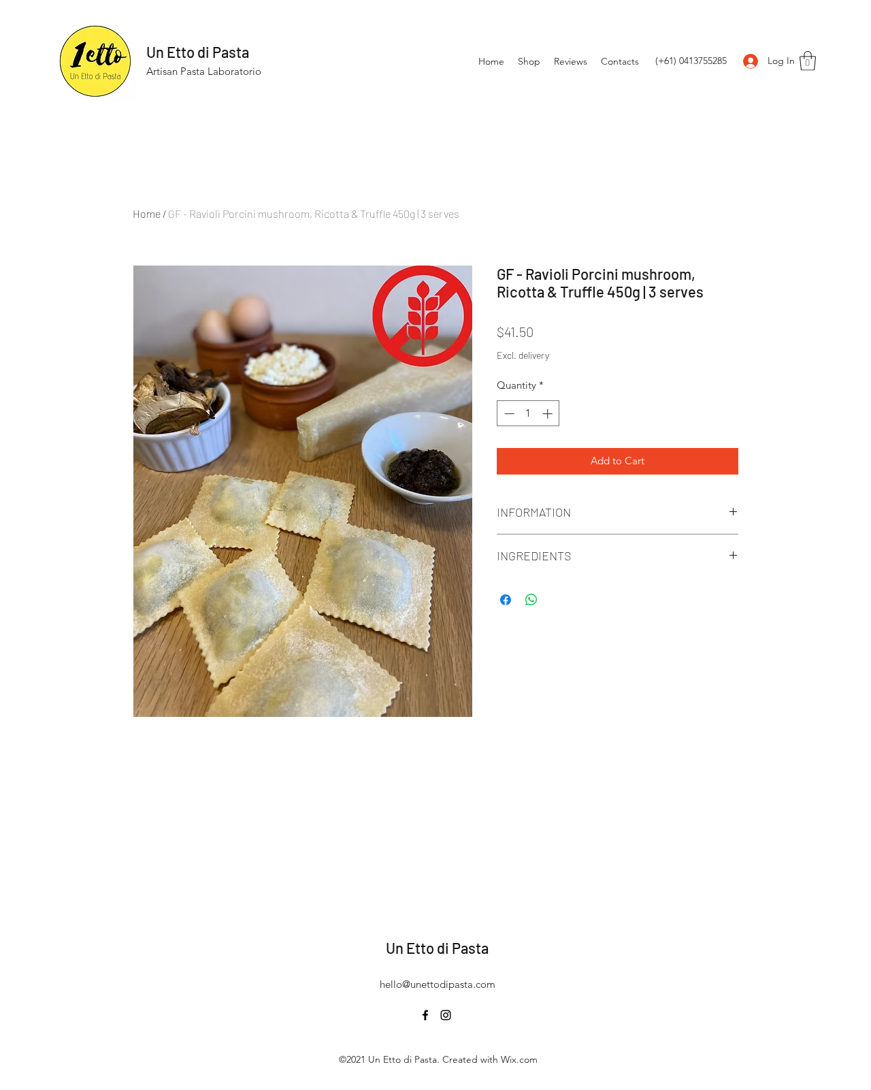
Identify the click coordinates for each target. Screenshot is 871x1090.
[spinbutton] (528, 413)
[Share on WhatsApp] (531, 600)
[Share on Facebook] (505, 600)
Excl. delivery (523, 355)
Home (147, 213)
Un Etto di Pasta (197, 52)
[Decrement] (508, 413)
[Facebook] (425, 1015)
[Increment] (549, 413)
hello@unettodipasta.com (437, 984)
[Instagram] (446, 1015)
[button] (808, 61)
